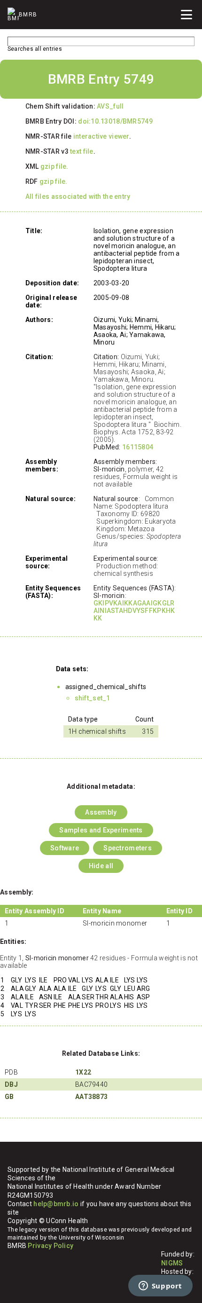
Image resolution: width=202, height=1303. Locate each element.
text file (81, 151)
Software (64, 848)
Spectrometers (127, 848)
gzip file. (54, 166)
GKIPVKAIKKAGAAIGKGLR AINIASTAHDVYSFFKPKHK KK (134, 610)
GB (9, 1096)
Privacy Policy (50, 1245)
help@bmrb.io (55, 1204)
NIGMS (172, 1263)
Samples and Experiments (100, 830)
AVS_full (110, 106)
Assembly (101, 812)
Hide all (101, 866)
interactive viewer (101, 136)
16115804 (137, 447)
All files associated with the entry (78, 196)
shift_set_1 (92, 698)
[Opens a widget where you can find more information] (160, 1286)
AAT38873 (91, 1096)
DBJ (11, 1084)
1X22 (83, 1072)
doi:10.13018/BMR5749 (115, 121)
